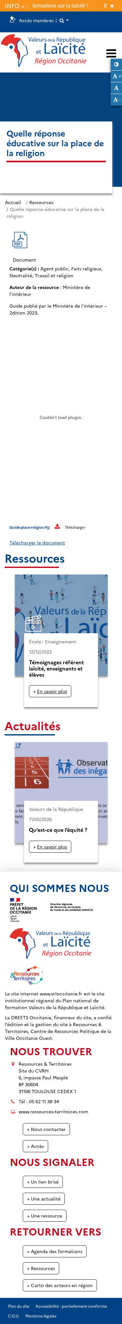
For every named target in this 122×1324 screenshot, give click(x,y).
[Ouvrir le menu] (111, 52)
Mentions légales (40, 1315)
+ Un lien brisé (43, 1181)
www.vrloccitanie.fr (61, 993)
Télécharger (75, 527)
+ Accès (35, 1146)
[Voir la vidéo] (61, 640)
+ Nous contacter (46, 1129)
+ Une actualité (44, 1198)
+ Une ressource (44, 1215)
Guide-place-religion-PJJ (29, 527)
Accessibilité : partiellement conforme (71, 1306)
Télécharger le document (37, 542)
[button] (63, 20)
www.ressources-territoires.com (53, 1111)
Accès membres (36, 20)
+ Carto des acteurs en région (60, 1285)
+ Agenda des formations (54, 1251)
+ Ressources (41, 1268)
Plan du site (18, 1306)
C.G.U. (13, 1315)
